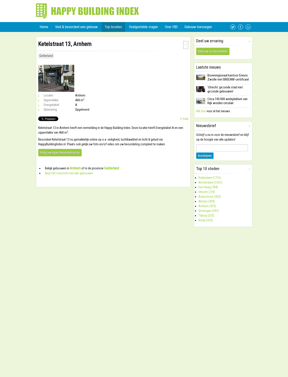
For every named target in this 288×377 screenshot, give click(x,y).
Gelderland (46, 56)
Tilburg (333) (206, 215)
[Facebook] (240, 27)
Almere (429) (206, 201)
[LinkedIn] (248, 27)
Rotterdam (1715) (209, 178)
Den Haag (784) (208, 187)
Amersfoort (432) (209, 196)
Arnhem (75, 168)
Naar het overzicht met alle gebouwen (69, 173)
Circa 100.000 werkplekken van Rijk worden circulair (227, 101)
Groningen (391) (208, 211)
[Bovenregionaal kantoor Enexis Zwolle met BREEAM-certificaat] (200, 80)
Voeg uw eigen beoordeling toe (60, 152)
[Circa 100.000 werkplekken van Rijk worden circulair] (200, 104)
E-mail (184, 119)
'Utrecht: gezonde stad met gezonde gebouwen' (225, 89)
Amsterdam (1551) (210, 182)
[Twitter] (233, 27)
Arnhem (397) (207, 206)
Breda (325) (205, 220)
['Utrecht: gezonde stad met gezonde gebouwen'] (200, 92)
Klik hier (201, 111)
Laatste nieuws (208, 67)
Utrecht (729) (206, 192)
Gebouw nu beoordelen (213, 51)
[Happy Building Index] (87, 11)
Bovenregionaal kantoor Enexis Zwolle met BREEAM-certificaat (228, 77)
